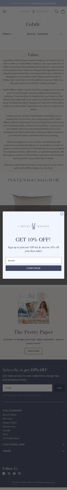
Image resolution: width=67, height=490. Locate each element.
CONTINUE (33, 268)
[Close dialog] (61, 213)
